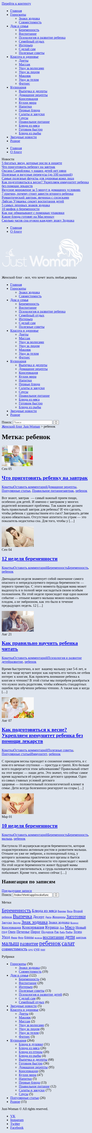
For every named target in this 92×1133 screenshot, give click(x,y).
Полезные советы (32, 53)
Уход (6, 937)
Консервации (11, 927)
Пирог (35, 932)
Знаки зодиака (29, 18)
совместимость (14, 949)
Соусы (23, 118)
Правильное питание (34, 122)
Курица (52, 927)
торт (42, 949)
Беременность (29, 30)
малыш (7, 838)
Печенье (23, 932)
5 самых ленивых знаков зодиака (26, 205)
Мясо (70, 927)
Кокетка (7, 487)
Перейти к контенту (16, 3)
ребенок (81, 490)
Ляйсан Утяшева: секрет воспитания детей (33, 201)
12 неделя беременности (30, 558)
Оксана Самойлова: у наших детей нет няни (34, 170)
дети (70, 936)
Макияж (25, 76)
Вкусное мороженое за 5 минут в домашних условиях (41, 190)
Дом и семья (19, 26)
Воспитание (28, 34)
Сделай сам (27, 49)
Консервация (28, 99)
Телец (77, 932)
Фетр (20, 937)
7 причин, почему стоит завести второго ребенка (37, 193)
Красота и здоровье (24, 56)
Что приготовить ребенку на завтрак (28, 167)
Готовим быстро (31, 129)
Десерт (38, 917)
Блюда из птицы (31, 1052)
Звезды (17, 922)
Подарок (47, 932)
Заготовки (76, 916)
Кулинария (18, 87)
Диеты (23, 60)
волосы (38, 938)
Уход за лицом (29, 72)
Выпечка (22, 916)
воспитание (53, 937)
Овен (12, 932)
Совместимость (30, 22)
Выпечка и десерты (33, 91)
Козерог (74, 923)
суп (37, 949)
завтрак (68, 490)
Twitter (15, 1124)
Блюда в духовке (31, 1044)
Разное (15, 141)
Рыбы (69, 932)
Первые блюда (29, 110)
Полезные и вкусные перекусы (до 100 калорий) (37, 174)
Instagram (17, 1120)
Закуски (7, 922)
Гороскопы (18, 14)
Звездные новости (23, 137)
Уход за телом (29, 79)
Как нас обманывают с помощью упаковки (33, 213)
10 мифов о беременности (21, 209)
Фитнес (24, 83)
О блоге (16, 152)
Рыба (62, 932)
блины (29, 937)
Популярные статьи (16, 490)
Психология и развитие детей (40, 994)
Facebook (17, 1127)
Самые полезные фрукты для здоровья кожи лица (38, 178)
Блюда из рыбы (30, 133)
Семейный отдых (31, 41)
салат (68, 943)
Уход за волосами (31, 68)
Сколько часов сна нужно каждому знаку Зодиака (38, 220)
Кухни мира (27, 102)
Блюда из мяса (29, 125)
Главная (16, 11)
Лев (61, 927)
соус (30, 949)
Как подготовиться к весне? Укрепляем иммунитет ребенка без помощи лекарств (42, 735)
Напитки (25, 106)
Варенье (62, 911)
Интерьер (26, 45)
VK (12, 1116)
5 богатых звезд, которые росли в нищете (32, 163)
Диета (48, 917)
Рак (56, 932)
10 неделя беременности (30, 825)
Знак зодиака (34, 922)
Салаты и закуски (32, 114)
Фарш (14, 937)
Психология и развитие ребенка (42, 37)
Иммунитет (38, 754)
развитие (16, 661)
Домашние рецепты (33, 95)
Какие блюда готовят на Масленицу (28, 216)
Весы (70, 911)
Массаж (24, 64)
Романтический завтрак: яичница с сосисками (35, 197)
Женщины (58, 917)
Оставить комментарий (30, 487)
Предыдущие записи (17, 890)
